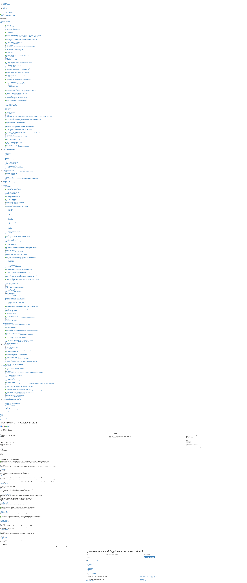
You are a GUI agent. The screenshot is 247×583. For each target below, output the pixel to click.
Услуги (89, 567)
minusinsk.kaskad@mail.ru (5, 494)
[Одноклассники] (2, 426)
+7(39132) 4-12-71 (4, 492)
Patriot (110, 439)
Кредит (4, 7)
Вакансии (5, 8)
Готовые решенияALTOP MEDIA (154, 577)
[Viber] (4, 426)
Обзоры (90, 570)
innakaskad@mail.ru (4, 503)
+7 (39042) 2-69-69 (4, 520)
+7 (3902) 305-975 (4, 529)
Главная (4, 0)
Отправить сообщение (149, 557)
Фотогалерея (91, 572)
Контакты (4, 5)
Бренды (4, 2)
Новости (90, 569)
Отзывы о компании (9, 12)
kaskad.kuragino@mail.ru (5, 485)
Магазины (5, 3)
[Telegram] (8, 426)
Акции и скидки (91, 563)
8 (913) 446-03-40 (3, 464)
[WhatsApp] (6, 426)
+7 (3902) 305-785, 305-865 (6, 475)
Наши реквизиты (8, 11)
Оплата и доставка (6, 4)
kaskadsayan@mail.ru (4, 521)
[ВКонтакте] (1, 426)
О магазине (5, 9)
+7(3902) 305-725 (3, 511)
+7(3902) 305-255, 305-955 (5, 502)
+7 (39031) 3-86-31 (4, 537)
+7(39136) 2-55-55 (4, 483)
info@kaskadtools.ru (4, 512)
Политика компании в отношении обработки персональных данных (144, 579)
